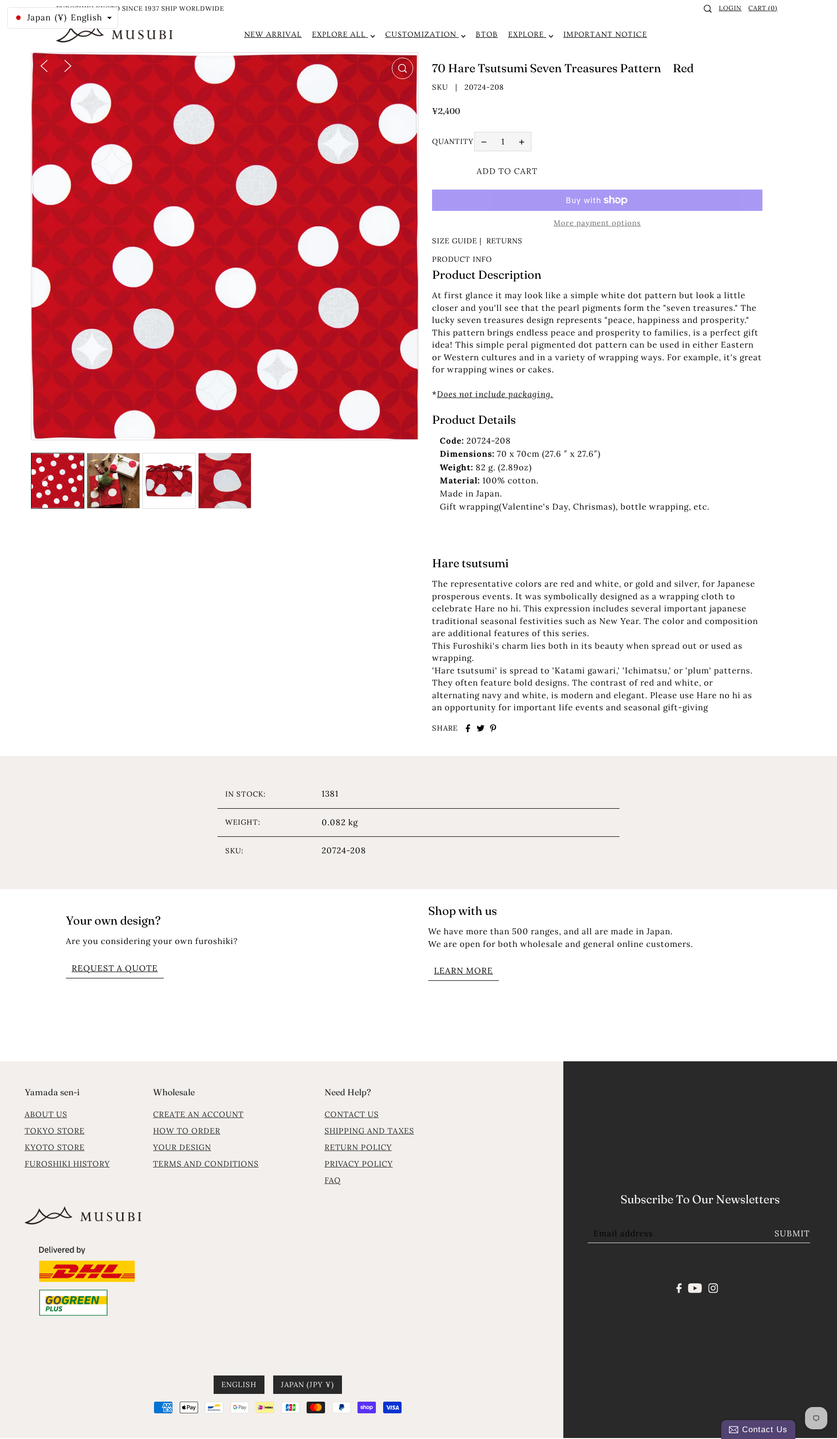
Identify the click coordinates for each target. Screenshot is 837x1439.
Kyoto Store (55, 1147)
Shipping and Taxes (369, 1130)
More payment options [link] (597, 222)
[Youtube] (695, 1287)
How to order (186, 1130)
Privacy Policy (359, 1163)
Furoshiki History (67, 1163)
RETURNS (504, 240)
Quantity (453, 141)
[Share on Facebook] (468, 728)
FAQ (333, 1180)
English (239, 1384)
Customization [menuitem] (422, 34)
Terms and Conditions (206, 1163)
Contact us (352, 1114)
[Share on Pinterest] (493, 728)
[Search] (708, 9)
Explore (527, 34)
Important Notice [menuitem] (605, 34)
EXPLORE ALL (340, 34)
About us (46, 1114)
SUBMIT (792, 1233)
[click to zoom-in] (402, 68)
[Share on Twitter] (480, 728)
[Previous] (44, 65)
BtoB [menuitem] (487, 34)
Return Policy (358, 1147)
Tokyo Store (55, 1130)
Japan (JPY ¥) (307, 1384)
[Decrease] (484, 141)
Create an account (198, 1114)
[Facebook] (679, 1287)
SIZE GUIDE (454, 240)
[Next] (67, 65)
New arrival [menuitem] (273, 34)
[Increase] (521, 141)
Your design (182, 1147)
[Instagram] (713, 1287)
